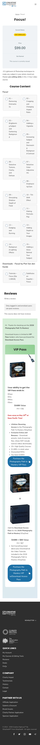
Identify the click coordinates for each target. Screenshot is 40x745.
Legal (5, 691)
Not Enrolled (20, 34)
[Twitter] (19, 734)
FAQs (5, 666)
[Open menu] (35, 4)
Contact (5, 688)
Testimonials (7, 681)
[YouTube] (30, 734)
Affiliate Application (10, 702)
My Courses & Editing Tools (13, 656)
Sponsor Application (10, 716)
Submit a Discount (10, 705)
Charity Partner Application (13, 712)
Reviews (6, 659)
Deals (5, 663)
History (5, 684)
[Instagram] (25, 734)
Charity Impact (8, 677)
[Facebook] (14, 734)
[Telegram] (35, 734)
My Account (7, 652)
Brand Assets (8, 709)
